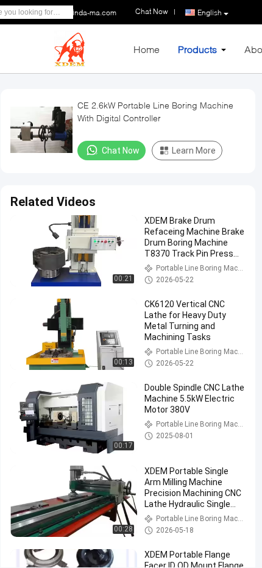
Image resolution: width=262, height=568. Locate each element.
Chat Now (121, 150)
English (209, 12)
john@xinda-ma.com (82, 12)
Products (197, 49)
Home (146, 49)
